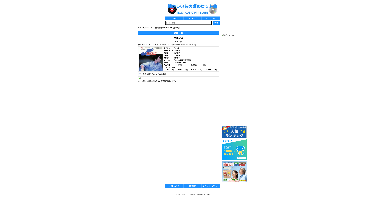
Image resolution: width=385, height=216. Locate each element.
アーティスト (211, 18)
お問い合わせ (174, 186)
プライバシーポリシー (211, 186)
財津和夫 (141, 45)
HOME (174, 18)
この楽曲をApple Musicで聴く (155, 74)
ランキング (192, 18)
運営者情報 (192, 186)
